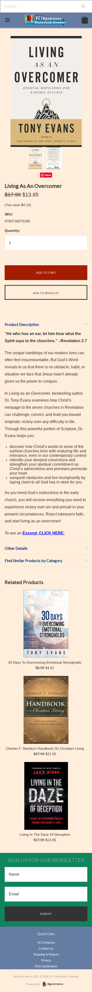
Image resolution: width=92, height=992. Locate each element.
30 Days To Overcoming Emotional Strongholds (44, 662)
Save (48, 175)
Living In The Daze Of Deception (45, 834)
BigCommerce (54, 984)
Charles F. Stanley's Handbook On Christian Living (45, 748)
